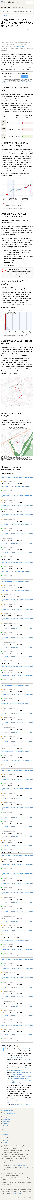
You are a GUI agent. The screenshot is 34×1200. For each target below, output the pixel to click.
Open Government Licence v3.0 (21, 1081)
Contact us (6, 1142)
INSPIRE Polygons (17, 1083)
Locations (5, 1124)
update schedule (20, 46)
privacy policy (17, 1193)
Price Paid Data (27, 1049)
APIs (4, 1132)
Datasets (5, 1134)
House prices (7, 1119)
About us (5, 1140)
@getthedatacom (8, 1111)
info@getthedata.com (9, 1113)
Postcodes (6, 1126)
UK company (23, 81)
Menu (29, 2)
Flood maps (6, 1121)
